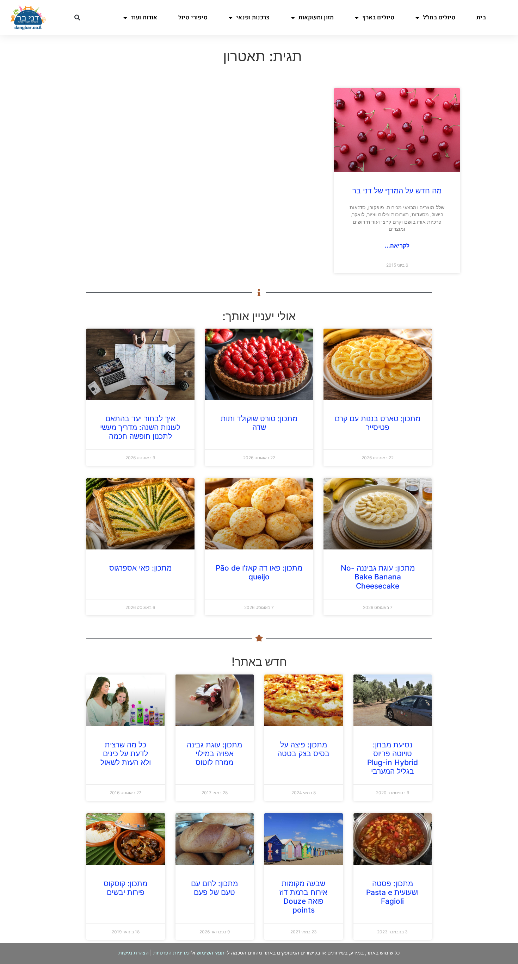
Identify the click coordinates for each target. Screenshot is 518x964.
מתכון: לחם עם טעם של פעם (214, 888)
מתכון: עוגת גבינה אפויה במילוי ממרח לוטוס (214, 753)
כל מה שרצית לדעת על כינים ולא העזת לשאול (125, 753)
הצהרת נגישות (133, 953)
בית (481, 17)
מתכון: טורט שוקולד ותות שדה (259, 423)
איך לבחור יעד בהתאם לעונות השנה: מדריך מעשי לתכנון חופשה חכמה (140, 427)
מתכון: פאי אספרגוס (140, 568)
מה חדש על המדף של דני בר (397, 190)
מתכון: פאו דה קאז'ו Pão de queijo (259, 572)
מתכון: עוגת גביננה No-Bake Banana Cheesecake (378, 577)
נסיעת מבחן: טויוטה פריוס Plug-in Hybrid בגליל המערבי (392, 758)
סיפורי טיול (193, 17)
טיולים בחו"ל (439, 17)
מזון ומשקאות (316, 17)
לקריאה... (397, 245)
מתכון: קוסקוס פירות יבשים (125, 888)
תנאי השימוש (210, 953)
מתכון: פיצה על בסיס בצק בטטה (303, 749)
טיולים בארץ (378, 17)
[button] (77, 17)
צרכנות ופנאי (253, 17)
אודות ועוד (144, 17)
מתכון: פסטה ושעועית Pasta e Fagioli (392, 892)
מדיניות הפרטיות (171, 953)
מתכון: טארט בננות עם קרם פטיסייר (377, 423)
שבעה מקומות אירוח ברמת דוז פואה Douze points (303, 897)
